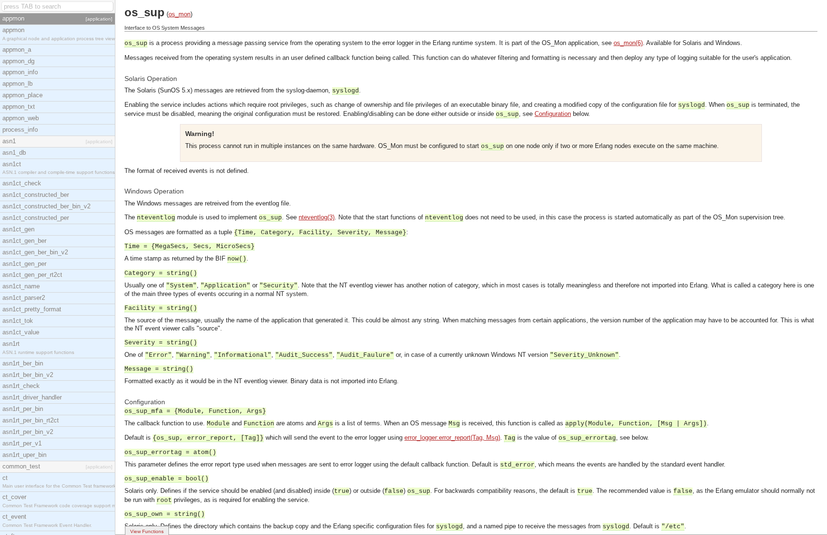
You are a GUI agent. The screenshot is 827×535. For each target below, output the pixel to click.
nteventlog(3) (317, 217)
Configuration (553, 113)
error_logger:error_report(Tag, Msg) (452, 437)
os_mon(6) (628, 42)
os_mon (179, 14)
